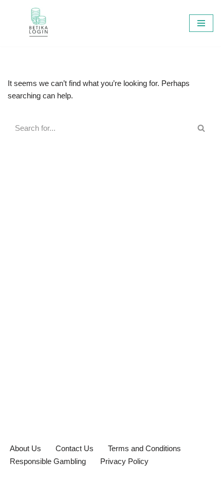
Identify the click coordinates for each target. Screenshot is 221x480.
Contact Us (75, 448)
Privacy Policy (124, 461)
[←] (38, 23)
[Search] (201, 128)
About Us (25, 448)
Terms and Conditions (144, 448)
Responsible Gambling (48, 461)
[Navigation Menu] (201, 23)
